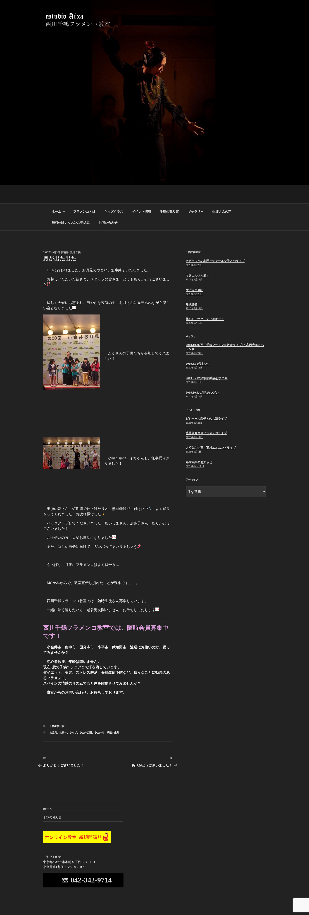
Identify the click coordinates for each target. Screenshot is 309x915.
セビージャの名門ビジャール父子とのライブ (215, 261)
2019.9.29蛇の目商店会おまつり (207, 378)
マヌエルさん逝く (197, 275)
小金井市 (99, 732)
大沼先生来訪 (194, 290)
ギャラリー (196, 211)
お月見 (53, 732)
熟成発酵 (191, 304)
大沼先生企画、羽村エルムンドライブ (211, 447)
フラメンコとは (84, 211)
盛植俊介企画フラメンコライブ (206, 433)
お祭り (63, 732)
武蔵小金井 (113, 732)
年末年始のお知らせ (199, 462)
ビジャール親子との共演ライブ (206, 418)
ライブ (73, 732)
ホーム (56, 211)
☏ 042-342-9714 (87, 880)
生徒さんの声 (221, 211)
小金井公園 (85, 732)
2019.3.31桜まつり (198, 363)
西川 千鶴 (75, 252)
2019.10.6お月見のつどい (202, 392)
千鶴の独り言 (169, 211)
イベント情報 (141, 211)
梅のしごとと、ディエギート (205, 319)
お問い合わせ (108, 222)
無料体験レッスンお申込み (71, 222)
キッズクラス (113, 211)
